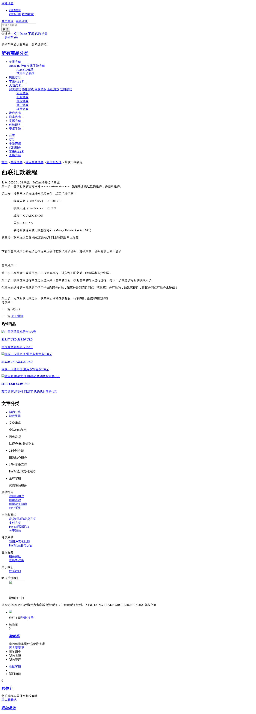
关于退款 (17, 316)
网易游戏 (40, 89)
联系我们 (15, 571)
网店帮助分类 (34, 162)
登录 (24, 617)
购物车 (9, 37)
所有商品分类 (14, 53)
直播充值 (16, 120)
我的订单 (15, 14)
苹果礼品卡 (17, 81)
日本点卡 (16, 116)
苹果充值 (16, 61)
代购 (38, 33)
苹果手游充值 (36, 65)
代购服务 (16, 124)
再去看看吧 (16, 647)
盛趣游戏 (28, 89)
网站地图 (7, 3)
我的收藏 (28, 14)
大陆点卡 (16, 85)
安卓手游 (16, 128)
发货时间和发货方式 (22, 518)
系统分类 (16, 162)
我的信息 (15, 10)
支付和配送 (53, 162)
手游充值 (15, 143)
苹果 (31, 33)
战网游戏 (66, 89)
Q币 (16, 33)
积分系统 (15, 508)
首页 (12, 135)
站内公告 (15, 412)
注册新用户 (16, 496)
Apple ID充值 (17, 65)
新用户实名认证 (19, 541)
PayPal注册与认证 (20, 545)
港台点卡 (16, 113)
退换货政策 (16, 560)
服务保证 (15, 556)
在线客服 (15, 666)
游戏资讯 (15, 416)
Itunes (23, 33)
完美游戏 (15, 89)
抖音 (45, 33)
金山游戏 (53, 89)
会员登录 (7, 21)
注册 (31, 617)
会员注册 (22, 21)
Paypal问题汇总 (19, 526)
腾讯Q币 (15, 77)
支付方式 (15, 522)
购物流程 (15, 500)
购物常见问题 (18, 504)
